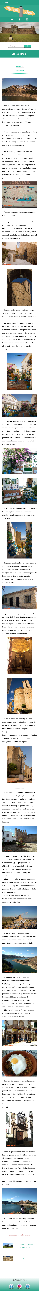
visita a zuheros (26, 1259)
